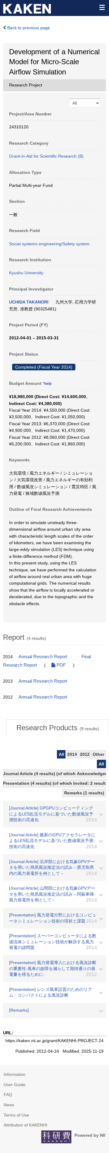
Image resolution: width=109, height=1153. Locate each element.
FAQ (8, 1094)
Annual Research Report (42, 656)
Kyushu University (26, 272)
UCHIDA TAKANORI (28, 302)
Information (14, 1074)
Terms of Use (16, 1115)
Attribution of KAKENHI (25, 1125)
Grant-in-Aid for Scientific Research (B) (46, 156)
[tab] (57, 727)
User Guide (14, 1084)
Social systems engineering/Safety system (49, 243)
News (9, 1104)
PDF (60, 665)
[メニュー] (101, 7)
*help (47, 384)
